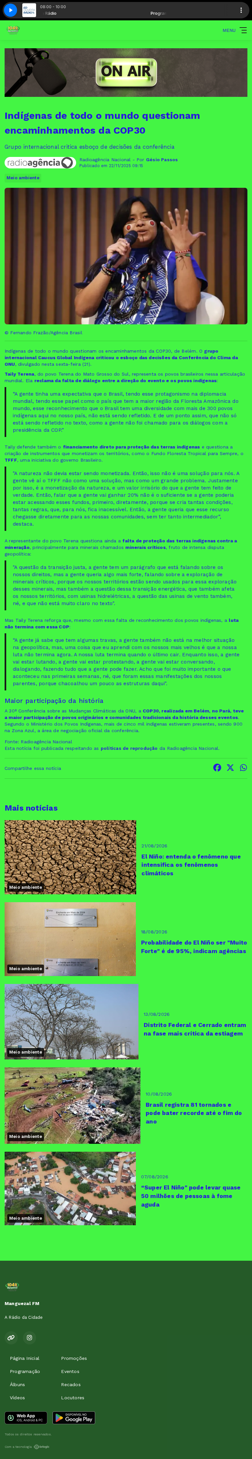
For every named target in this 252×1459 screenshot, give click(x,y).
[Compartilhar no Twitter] (230, 768)
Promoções (74, 1358)
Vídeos (17, 1397)
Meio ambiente (23, 177)
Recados (70, 1384)
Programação (25, 1371)
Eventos (70, 1371)
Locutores (72, 1397)
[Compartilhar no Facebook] (217, 768)
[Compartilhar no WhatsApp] (243, 768)
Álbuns (17, 1384)
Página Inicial (24, 1358)
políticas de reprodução (129, 748)
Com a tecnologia (18, 1446)
